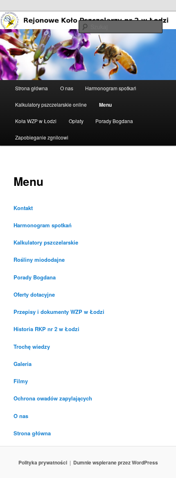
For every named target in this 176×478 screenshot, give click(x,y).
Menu (105, 104)
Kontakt (23, 208)
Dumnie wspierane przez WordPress (115, 462)
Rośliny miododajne (39, 259)
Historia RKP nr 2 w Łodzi (46, 329)
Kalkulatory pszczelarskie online (51, 104)
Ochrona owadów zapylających (53, 398)
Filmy (21, 381)
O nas (66, 88)
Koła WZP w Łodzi (35, 120)
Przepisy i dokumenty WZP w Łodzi (59, 312)
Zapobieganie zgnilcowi (41, 137)
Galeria (23, 364)
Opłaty (76, 120)
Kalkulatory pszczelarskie (46, 242)
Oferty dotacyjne (34, 294)
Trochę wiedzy (32, 346)
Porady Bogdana (114, 120)
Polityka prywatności (42, 462)
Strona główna (31, 88)
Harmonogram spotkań (110, 88)
